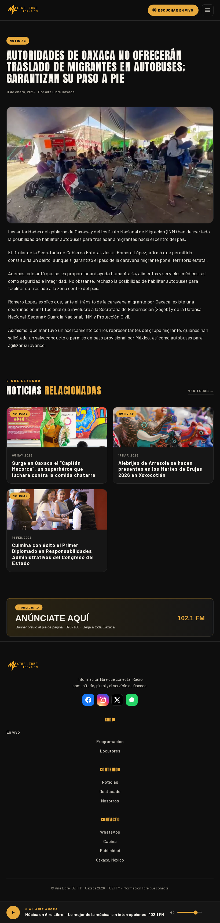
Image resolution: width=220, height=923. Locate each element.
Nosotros (110, 800)
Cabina (110, 841)
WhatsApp (110, 831)
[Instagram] (103, 700)
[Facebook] (88, 700)
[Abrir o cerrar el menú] (208, 10)
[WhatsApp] (132, 700)
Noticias (110, 781)
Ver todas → (201, 391)
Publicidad (110, 850)
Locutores (110, 750)
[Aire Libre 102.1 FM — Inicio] (22, 10)
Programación (110, 741)
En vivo (13, 731)
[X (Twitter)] (117, 700)
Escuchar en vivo (175, 10)
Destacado (110, 791)
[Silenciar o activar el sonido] (172, 912)
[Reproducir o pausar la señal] (13, 912)
